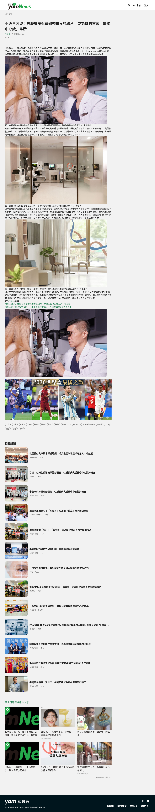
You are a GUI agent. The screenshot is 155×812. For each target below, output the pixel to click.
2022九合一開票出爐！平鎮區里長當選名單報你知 (57, 769)
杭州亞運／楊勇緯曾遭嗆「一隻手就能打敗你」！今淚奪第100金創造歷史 (38, 307)
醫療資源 (100, 424)
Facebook (77, 424)
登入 (146, 5)
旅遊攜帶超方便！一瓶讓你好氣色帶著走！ (93, 769)
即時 (10, 14)
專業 (15, 424)
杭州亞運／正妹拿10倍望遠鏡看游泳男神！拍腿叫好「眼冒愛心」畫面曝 (37, 304)
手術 (22, 429)
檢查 (50, 424)
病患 (8, 429)
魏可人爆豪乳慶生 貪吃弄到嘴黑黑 (93, 734)
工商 (8, 424)
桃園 (43, 424)
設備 (57, 424)
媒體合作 (144, 806)
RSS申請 (137, 5)
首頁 (6, 14)
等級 (36, 424)
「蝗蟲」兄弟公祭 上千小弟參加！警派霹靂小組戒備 (20, 769)
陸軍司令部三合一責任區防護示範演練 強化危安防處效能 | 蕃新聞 (21, 734)
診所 (22, 424)
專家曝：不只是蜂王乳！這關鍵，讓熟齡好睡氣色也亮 (57, 734)
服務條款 (110, 806)
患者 (15, 429)
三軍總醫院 (88, 424)
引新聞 (7, 34)
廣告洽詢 (133, 806)
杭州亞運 (65, 424)
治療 (29, 424)
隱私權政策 (122, 806)
